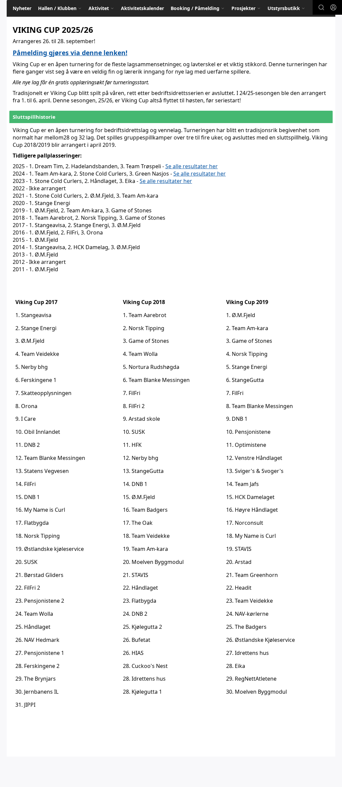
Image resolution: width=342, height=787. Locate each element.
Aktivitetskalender (142, 8)
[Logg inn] (333, 7)
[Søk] (321, 7)
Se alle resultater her (191, 166)
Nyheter (22, 8)
